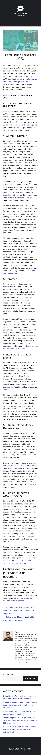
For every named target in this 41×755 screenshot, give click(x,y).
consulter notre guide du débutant (18, 195)
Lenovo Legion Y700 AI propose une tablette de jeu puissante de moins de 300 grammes (20, 720)
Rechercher (8, 675)
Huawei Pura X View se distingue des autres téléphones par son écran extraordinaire (20, 729)
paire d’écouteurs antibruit (17, 125)
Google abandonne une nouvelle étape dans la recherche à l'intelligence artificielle (20, 705)
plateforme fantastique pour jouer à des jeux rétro (20, 81)
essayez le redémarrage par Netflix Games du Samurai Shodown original (19, 560)
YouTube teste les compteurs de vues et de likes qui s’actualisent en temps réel (19, 610)
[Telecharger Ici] (20, 11)
